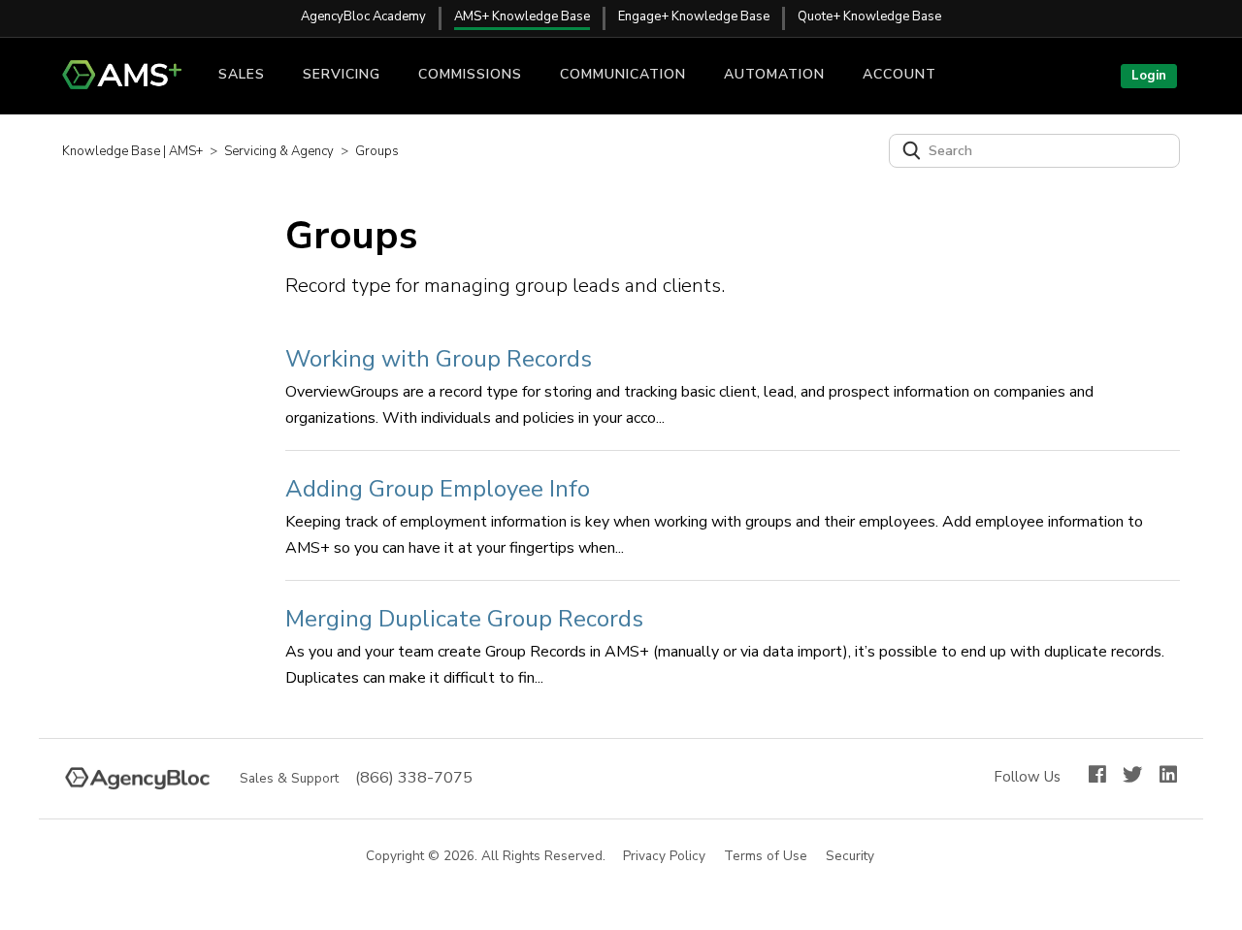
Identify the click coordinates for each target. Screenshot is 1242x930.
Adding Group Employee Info (437, 488)
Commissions (470, 74)
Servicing (341, 74)
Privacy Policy (665, 857)
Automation (774, 74)
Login (1148, 75)
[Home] (129, 84)
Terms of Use (766, 857)
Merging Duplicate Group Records (464, 618)
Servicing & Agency (279, 151)
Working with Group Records (438, 358)
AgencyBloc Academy (363, 16)
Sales (241, 74)
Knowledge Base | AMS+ (132, 151)
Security (851, 857)
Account (899, 74)
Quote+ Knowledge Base (869, 16)
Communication (623, 74)
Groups (377, 151)
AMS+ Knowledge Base (522, 16)
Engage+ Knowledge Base (693, 16)
